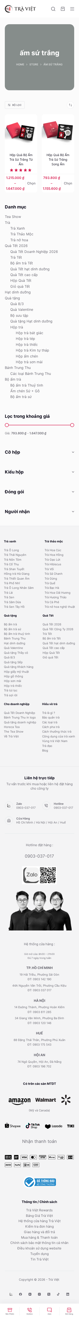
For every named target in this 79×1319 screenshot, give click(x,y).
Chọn (31, 183)
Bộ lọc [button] (17, 105)
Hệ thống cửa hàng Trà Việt (39, 1221)
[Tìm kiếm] (53, 9)
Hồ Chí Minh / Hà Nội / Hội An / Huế (41, 822)
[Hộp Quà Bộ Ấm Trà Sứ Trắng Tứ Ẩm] (21, 130)
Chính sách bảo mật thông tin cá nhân (39, 1243)
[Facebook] (20, 1294)
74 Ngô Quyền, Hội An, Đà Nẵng (39, 1061)
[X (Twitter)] (48, 1294)
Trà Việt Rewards (39, 1210)
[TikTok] (58, 1294)
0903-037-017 (26, 807)
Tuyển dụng (39, 1254)
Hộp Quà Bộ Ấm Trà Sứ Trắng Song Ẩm (58, 159)
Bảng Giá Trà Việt (39, 1216)
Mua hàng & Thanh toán (39, 1237)
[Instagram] (39, 1294)
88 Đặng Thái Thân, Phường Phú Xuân (39, 1040)
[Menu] (72, 9)
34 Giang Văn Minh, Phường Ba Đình (39, 1018)
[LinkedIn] (67, 1294)
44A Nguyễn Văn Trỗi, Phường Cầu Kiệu (39, 985)
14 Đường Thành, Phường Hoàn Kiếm (39, 1007)
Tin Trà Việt (39, 1259)
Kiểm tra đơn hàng (39, 1226)
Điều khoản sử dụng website (39, 1248)
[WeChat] (11, 1294)
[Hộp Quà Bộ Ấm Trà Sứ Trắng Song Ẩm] (58, 130)
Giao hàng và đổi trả (39, 1232)
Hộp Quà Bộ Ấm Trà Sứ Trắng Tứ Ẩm (21, 159)
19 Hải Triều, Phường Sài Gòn (39, 974)
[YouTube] (30, 1294)
